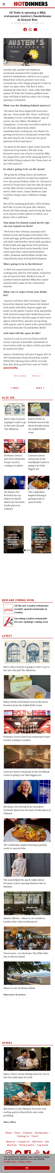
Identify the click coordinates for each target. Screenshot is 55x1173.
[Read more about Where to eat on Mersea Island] (27, 973)
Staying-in (23, 1136)
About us (10, 1141)
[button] (19, 29)
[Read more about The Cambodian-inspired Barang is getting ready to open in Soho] (39, 482)
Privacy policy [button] (25, 1161)
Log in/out (42, 1144)
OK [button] (27, 1168)
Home (8, 1132)
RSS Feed (37, 1141)
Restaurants (41, 1132)
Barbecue (36, 376)
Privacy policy (26, 1144)
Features (27, 1132)
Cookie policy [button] (10, 1161)
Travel (34, 1136)
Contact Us (24, 1141)
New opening (20, 376)
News (17, 1132)
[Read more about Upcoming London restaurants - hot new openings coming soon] (8, 622)
